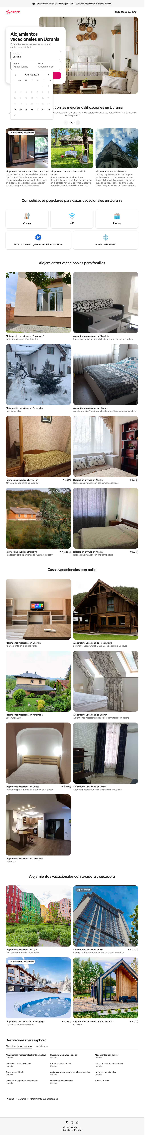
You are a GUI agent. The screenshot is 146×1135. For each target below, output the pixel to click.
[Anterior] (66, 122)
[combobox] (36, 56)
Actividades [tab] (42, 1046)
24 (15, 109)
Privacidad (66, 1130)
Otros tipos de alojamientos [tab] (19, 1046)
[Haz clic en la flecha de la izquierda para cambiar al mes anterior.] (15, 75)
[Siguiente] (78, 122)
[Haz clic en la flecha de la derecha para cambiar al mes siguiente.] (48, 75)
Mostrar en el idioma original (98, 3)
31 (15, 115)
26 (26, 109)
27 (32, 109)
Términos (78, 1130)
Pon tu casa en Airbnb (125, 11)
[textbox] (23, 66)
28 (37, 109)
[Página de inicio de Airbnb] (13, 11)
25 (21, 109)
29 (43, 109)
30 (48, 109)
